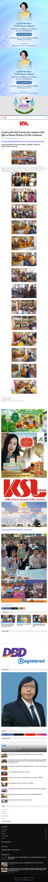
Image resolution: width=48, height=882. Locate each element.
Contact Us (25, 877)
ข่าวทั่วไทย (3, 811)
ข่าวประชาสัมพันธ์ (4, 815)
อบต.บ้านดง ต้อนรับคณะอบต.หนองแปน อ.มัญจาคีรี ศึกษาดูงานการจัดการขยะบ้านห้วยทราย (25, 754)
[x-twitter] (18, 734)
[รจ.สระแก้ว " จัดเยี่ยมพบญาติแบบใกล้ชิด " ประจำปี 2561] (4, 773)
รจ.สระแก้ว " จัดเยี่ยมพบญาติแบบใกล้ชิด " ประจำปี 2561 (19, 771)
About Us (20, 877)
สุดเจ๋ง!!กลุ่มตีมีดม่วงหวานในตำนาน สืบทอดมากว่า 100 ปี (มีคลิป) (20, 783)
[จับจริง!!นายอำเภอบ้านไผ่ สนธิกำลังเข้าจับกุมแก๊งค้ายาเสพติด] (4, 801)
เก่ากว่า (44, 643)
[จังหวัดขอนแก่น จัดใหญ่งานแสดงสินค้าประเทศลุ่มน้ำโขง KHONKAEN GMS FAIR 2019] (4, 796)
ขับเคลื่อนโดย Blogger (6, 821)
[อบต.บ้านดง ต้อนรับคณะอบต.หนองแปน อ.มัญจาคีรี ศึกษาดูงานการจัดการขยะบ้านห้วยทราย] (4, 756)
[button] (1, 117)
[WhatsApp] (19, 608)
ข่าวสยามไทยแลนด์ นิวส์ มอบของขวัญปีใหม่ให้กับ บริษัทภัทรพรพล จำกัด (39, 625)
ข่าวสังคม (3, 818)
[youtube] (29, 734)
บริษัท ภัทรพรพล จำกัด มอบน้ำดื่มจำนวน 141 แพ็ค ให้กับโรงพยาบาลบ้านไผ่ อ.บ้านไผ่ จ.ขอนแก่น (7, 625)
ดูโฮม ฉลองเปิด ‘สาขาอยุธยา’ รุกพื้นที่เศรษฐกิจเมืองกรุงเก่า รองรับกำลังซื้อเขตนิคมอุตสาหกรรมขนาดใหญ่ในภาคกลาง (27, 858)
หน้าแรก (2, 129)
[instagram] (41, 734)
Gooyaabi (32, 879)
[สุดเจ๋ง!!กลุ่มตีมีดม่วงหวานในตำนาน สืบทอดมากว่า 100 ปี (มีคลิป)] (4, 785)
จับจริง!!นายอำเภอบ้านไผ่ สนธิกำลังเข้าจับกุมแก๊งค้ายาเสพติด (20, 799)
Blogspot (21, 879)
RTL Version (31, 877)
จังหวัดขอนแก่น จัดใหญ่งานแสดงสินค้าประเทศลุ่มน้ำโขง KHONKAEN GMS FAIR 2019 (25, 794)
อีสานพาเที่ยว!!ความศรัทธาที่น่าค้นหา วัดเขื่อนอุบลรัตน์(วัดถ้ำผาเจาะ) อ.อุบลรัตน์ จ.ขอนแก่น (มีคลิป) (27, 766)
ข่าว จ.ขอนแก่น (4, 809)
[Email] (24, 608)
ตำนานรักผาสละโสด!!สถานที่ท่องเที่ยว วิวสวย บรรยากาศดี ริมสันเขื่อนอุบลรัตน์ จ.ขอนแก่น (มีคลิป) (27, 788)
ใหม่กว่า (3, 643)
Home (15, 877)
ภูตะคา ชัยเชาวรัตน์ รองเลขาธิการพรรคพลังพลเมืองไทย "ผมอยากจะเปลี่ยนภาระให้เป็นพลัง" (25, 777)
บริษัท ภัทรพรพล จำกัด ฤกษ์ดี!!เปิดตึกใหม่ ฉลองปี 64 (24, 624)
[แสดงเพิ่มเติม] (26, 608)
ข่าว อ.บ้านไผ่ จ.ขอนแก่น (10, 129)
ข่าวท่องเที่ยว (3, 813)
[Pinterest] (21, 608)
